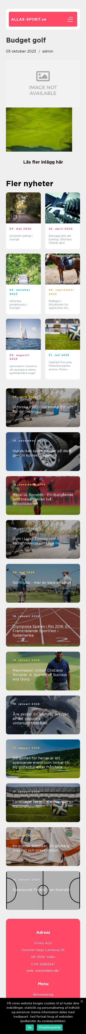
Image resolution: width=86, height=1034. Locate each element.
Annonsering (43, 995)
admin (47, 51)
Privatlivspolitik (49, 1027)
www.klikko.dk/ (47, 971)
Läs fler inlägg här (43, 162)
